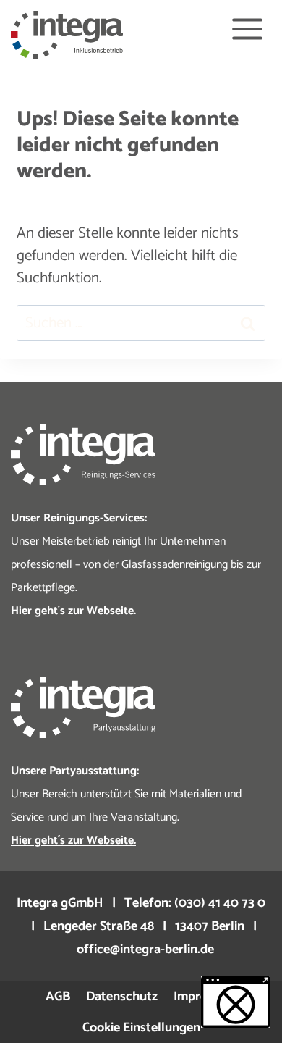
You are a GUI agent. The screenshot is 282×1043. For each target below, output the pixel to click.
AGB (58, 997)
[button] (235, 1002)
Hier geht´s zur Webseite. (73, 840)
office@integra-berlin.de (145, 949)
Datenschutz (122, 997)
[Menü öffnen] (247, 29)
